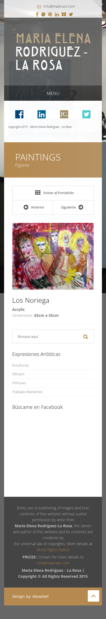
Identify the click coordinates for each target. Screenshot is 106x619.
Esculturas (20, 365)
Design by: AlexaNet (30, 596)
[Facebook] (37, 14)
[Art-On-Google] (43, 14)
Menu (53, 93)
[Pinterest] (50, 14)
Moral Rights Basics (53, 549)
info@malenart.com (59, 6)
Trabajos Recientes (27, 392)
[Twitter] (71, 14)
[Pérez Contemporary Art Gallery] (64, 14)
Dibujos (18, 374)
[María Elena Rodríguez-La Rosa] (53, 51)
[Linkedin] (57, 14)
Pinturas (19, 383)
